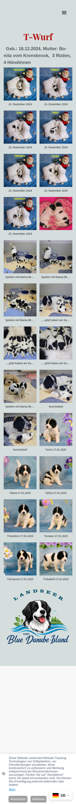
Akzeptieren (18, 799)
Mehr (12, 789)
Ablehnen (38, 799)
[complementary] (61, 795)
